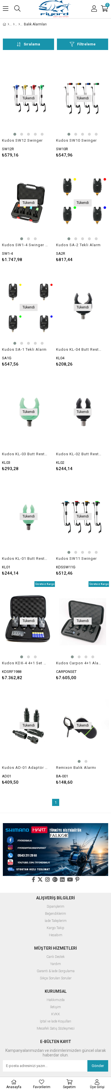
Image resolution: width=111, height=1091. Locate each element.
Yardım (55, 964)
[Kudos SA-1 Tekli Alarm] (28, 307)
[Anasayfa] (8, 24)
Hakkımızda (56, 1000)
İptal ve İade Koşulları (55, 1021)
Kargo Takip (55, 928)
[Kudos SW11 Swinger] (82, 516)
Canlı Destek (55, 957)
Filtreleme (86, 44)
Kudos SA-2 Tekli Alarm (78, 245)
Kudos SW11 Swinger (76, 558)
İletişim (55, 1007)
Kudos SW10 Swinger (76, 140)
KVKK (55, 1014)
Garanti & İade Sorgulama (56, 971)
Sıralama (32, 44)
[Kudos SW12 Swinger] (28, 98)
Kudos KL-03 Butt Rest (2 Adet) (25, 454)
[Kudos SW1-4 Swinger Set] (28, 203)
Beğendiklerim (55, 914)
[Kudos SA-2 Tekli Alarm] (82, 203)
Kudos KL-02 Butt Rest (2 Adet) (79, 454)
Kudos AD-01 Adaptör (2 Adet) (25, 767)
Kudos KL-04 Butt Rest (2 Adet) (79, 349)
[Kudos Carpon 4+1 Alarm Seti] (82, 621)
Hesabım (55, 935)
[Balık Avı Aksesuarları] (14, 24)
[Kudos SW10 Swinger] (82, 98)
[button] (14, 134)
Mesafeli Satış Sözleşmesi (56, 1028)
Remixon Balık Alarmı (76, 767)
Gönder (98, 1066)
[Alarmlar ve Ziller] (19, 24)
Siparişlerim (55, 907)
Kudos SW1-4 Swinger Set (25, 245)
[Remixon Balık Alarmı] (82, 725)
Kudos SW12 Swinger (22, 140)
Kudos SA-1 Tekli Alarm (24, 349)
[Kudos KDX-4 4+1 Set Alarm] (28, 621)
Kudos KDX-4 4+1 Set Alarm (25, 663)
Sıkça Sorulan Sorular (55, 978)
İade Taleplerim (56, 921)
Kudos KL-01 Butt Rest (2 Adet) (25, 558)
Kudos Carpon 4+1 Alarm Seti (79, 663)
